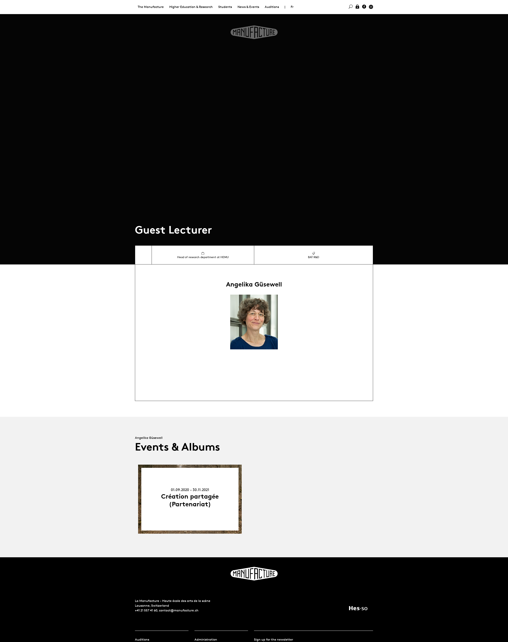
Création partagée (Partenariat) (190, 500)
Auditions (272, 7)
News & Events (248, 7)
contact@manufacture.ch (178, 610)
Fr (292, 7)
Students (225, 7)
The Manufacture (151, 7)
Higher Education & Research (191, 7)
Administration (205, 639)
